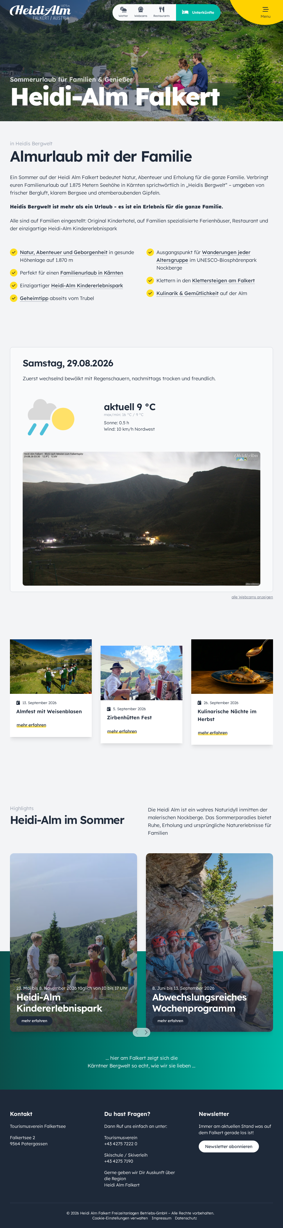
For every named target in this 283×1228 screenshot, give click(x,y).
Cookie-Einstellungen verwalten (120, 1218)
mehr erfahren (31, 725)
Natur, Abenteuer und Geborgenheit (64, 252)
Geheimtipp (34, 298)
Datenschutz (186, 1218)
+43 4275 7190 (118, 1161)
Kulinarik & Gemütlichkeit (187, 293)
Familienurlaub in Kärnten (91, 273)
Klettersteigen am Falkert (223, 280)
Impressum (161, 1218)
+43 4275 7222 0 (120, 1143)
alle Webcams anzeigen (252, 596)
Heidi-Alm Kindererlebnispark (87, 285)
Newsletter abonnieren (228, 1146)
